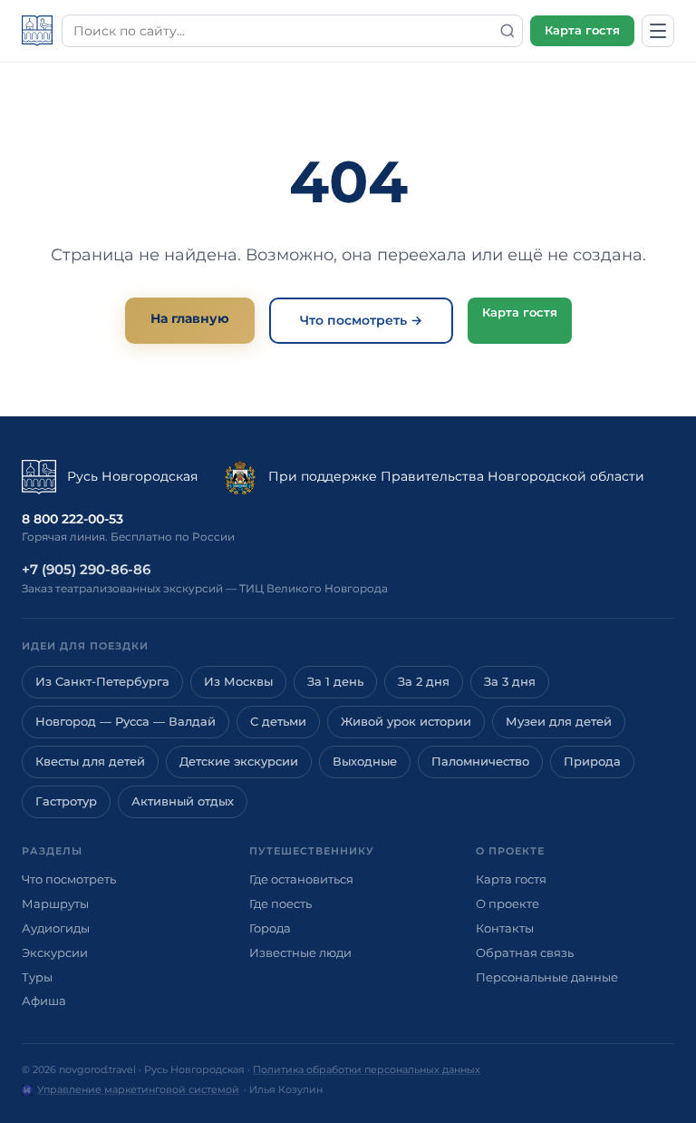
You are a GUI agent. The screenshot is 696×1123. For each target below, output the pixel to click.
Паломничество (480, 761)
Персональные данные (547, 977)
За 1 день (335, 681)
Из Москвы (238, 681)
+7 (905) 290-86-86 (86, 569)
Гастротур (66, 801)
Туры (37, 977)
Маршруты (55, 903)
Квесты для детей (90, 761)
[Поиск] (507, 31)
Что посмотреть (69, 879)
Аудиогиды (56, 928)
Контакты (505, 928)
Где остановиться (301, 879)
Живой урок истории (406, 721)
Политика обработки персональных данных (366, 1069)
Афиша (44, 1000)
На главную (189, 318)
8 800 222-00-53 (72, 519)
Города (270, 928)
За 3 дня (510, 681)
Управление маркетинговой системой (138, 1089)
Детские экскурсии (238, 761)
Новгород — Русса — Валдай (125, 721)
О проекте (507, 903)
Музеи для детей (559, 721)
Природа (592, 761)
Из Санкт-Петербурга (102, 681)
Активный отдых (182, 801)
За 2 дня (424, 681)
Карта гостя (582, 30)
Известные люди (300, 952)
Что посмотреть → (361, 320)
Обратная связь (525, 952)
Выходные (365, 761)
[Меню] (658, 31)
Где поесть (280, 903)
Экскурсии (55, 952)
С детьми (278, 721)
